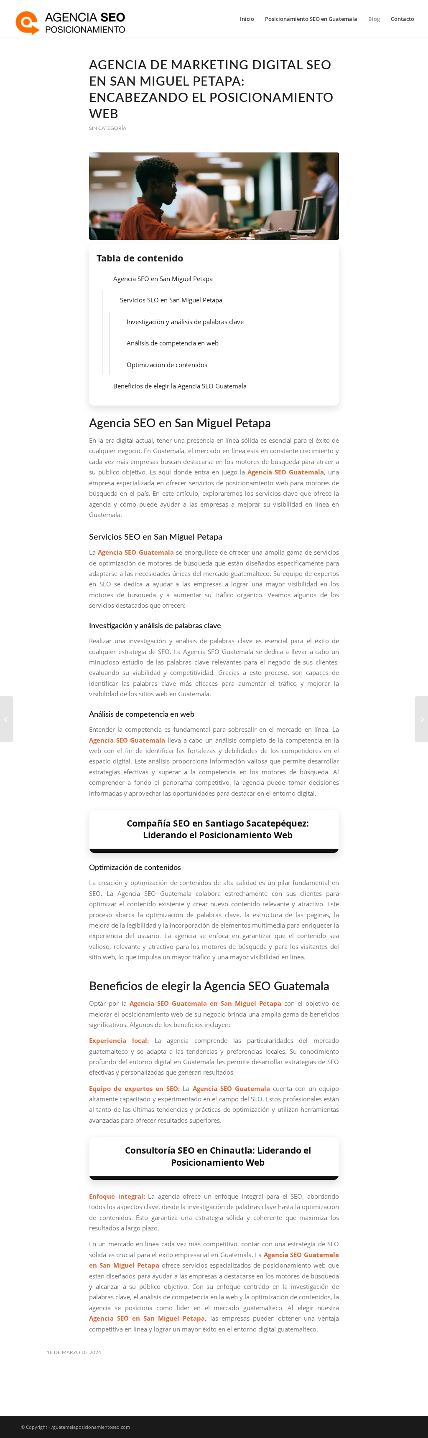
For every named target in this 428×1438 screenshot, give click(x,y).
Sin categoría (107, 128)
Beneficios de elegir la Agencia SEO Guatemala (180, 386)
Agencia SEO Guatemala (135, 552)
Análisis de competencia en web (173, 343)
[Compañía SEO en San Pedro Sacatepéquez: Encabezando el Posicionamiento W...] (421, 719)
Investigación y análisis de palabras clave (185, 321)
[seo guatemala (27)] (214, 196)
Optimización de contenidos (167, 364)
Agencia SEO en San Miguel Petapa (163, 278)
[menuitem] (247, 19)
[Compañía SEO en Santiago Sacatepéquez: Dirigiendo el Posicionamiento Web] (6, 719)
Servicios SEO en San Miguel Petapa (171, 300)
